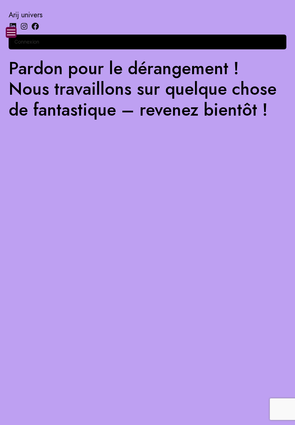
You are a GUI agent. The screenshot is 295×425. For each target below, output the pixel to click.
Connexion (26, 42)
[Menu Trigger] (11, 32)
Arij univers (25, 15)
